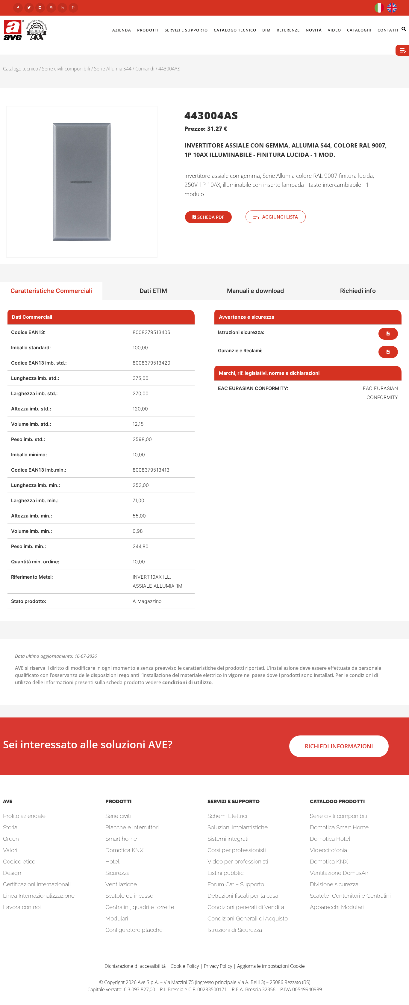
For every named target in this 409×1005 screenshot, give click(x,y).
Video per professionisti (237, 861)
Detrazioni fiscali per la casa (242, 895)
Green (11, 838)
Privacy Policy (218, 966)
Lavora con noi (22, 907)
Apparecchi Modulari (337, 907)
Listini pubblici (226, 872)
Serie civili (118, 816)
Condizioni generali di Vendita (245, 907)
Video (334, 30)
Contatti (388, 30)
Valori (10, 850)
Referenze (288, 30)
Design (12, 872)
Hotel (112, 861)
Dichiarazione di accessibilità (135, 966)
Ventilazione (121, 884)
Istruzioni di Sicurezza (234, 929)
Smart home (121, 838)
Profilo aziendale (24, 816)
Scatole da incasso (129, 895)
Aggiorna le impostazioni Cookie (271, 966)
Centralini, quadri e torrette (139, 907)
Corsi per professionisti (236, 850)
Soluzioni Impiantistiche (237, 827)
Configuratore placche (134, 929)
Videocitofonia (328, 850)
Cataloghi (359, 30)
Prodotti (148, 30)
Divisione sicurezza (334, 884)
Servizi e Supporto (186, 30)
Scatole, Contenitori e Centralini (350, 895)
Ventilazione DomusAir (339, 872)
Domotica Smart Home (339, 827)
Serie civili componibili (66, 68)
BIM (266, 30)
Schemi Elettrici (227, 816)
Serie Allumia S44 (112, 68)
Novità (314, 30)
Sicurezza (117, 872)
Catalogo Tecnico (235, 30)
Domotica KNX (124, 850)
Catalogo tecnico (20, 68)
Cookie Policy (185, 966)
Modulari (116, 918)
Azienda (121, 30)
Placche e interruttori (132, 827)
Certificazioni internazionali (37, 884)
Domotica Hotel (330, 838)
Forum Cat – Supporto (235, 884)
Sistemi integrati (228, 838)
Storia (10, 827)
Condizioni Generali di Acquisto (247, 918)
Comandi (144, 68)
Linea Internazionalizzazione (39, 895)
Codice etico (19, 861)
